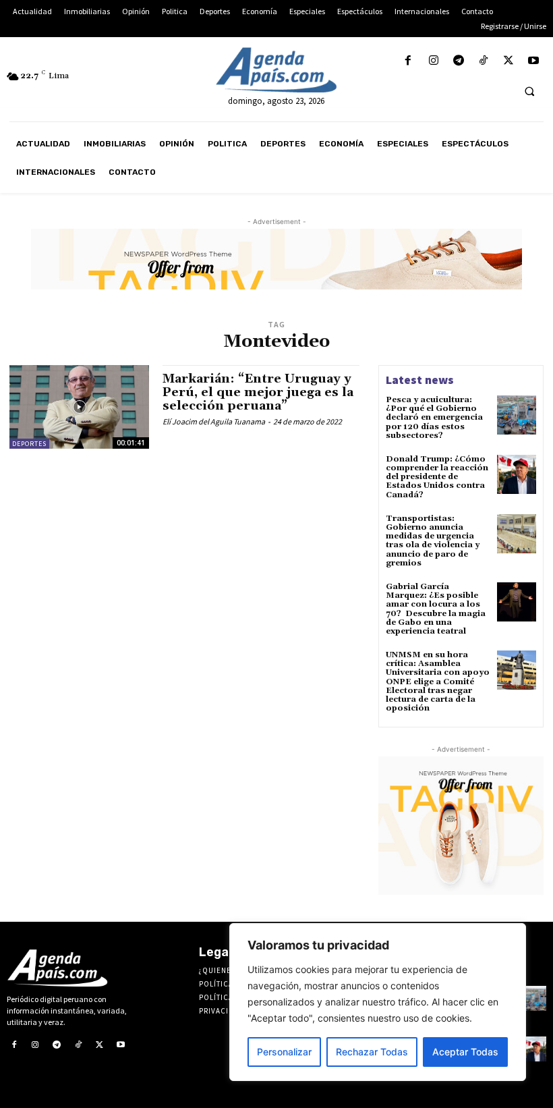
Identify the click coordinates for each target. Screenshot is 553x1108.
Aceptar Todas (465, 1051)
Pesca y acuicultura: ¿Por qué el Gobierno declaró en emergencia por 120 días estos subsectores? (434, 418)
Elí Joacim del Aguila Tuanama (214, 421)
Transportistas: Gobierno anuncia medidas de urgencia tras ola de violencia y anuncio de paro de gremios (432, 541)
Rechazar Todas (372, 1051)
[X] (509, 61)
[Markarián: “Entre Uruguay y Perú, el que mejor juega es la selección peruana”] (79, 407)
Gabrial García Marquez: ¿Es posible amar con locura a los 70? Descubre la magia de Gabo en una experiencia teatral (436, 609)
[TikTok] (483, 61)
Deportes (29, 443)
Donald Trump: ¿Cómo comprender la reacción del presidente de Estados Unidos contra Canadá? (437, 477)
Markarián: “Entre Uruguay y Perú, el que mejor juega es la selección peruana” (258, 392)
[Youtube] (534, 61)
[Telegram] (458, 61)
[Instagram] (433, 61)
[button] (529, 91)
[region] (377, 1002)
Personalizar (284, 1051)
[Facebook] (408, 61)
